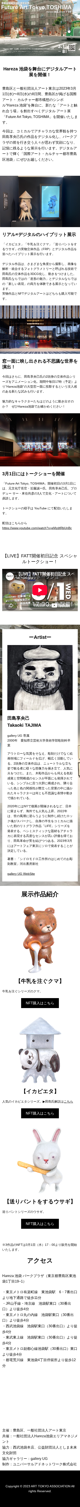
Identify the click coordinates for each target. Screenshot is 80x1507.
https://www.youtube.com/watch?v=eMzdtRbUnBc (37, 528)
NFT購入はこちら (40, 1003)
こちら (68, 1101)
